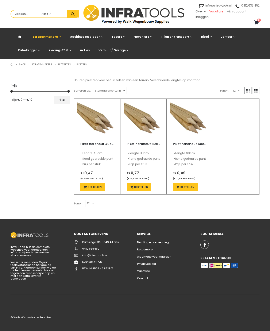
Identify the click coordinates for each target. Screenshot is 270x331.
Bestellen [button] (95, 187)
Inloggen (202, 17)
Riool (205, 37)
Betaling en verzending (153, 242)
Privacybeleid (146, 264)
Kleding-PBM (58, 50)
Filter (61, 99)
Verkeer (226, 37)
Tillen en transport (175, 37)
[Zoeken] (73, 14)
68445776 (95, 262)
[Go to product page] (97, 119)
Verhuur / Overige (112, 50)
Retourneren (145, 249)
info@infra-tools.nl (218, 5)
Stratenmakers (45, 37)
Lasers (117, 37)
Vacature (216, 11)
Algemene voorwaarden (154, 257)
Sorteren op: (82, 91)
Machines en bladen (84, 37)
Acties (85, 50)
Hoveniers (141, 37)
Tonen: (224, 91)
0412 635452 (90, 249)
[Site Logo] (135, 14)
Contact (142, 278)
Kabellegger (27, 50)
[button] (247, 90)
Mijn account (237, 11)
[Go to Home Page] (12, 64)
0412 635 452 (250, 5)
